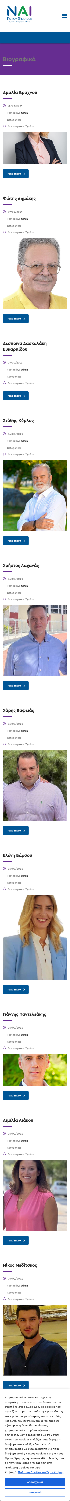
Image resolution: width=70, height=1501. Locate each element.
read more (14, 173)
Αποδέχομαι (35, 1482)
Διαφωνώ (35, 1492)
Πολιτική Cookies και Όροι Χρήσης (41, 1472)
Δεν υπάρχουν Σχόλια (21, 126)
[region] (35, 1445)
